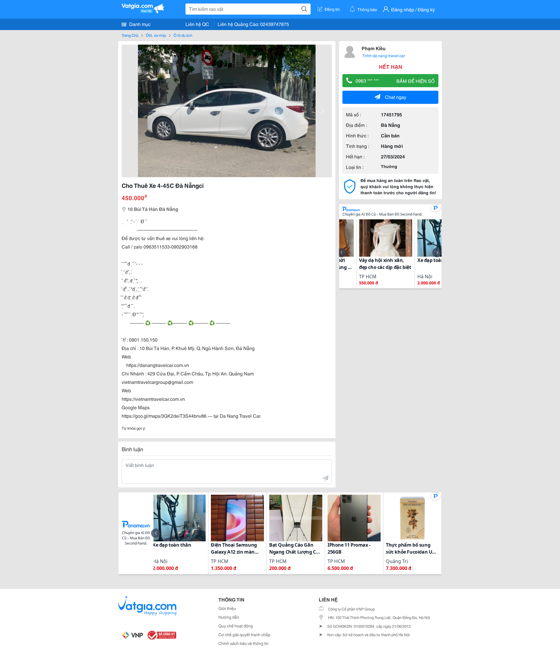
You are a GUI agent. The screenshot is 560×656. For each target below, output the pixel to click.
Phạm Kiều (374, 48)
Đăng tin (332, 9)
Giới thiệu (227, 608)
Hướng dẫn (228, 617)
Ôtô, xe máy (156, 35)
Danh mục (139, 23)
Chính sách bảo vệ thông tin (243, 643)
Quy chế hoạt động (235, 626)
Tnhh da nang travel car (383, 55)
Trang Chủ (130, 35)
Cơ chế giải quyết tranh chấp (244, 634)
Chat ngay (395, 96)
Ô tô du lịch (183, 35)
